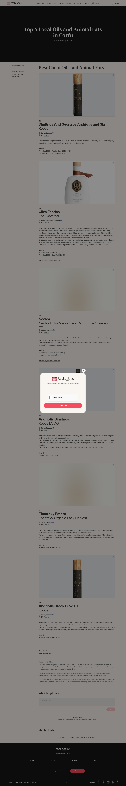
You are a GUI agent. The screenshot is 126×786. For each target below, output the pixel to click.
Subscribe (63, 405)
